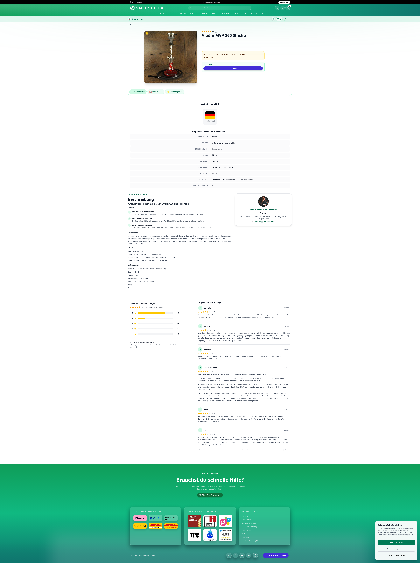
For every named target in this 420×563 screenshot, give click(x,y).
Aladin (150, 25)
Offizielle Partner (248, 520)
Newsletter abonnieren (277, 555)
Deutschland (284, 2)
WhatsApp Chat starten (211, 495)
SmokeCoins (241, 14)
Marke (143, 25)
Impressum (246, 537)
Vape (214, 14)
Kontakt (245, 516)
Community (257, 14)
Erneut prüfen (208, 57)
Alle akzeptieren (396, 542)
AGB (243, 533)
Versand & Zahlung (249, 523)
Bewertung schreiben (155, 353)
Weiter (287, 450)
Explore (288, 19)
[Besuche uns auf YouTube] (242, 555)
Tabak (183, 14)
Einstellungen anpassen (396, 555)
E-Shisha (172, 14)
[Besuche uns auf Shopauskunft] (225, 535)
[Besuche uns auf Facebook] (235, 555)
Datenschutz (246, 530)
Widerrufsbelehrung (249, 527)
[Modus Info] (273, 19)
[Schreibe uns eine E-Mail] (248, 555)
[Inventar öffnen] (282, 8)
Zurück (202, 450)
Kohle (193, 14)
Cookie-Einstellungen (250, 540)
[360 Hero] (170, 57)
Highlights (226, 14)
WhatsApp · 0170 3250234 (263, 222)
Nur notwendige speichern (396, 549)
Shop (279, 19)
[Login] (277, 8)
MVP (156, 25)
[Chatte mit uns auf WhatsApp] (255, 555)
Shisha (160, 14)
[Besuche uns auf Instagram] (229, 555)
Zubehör (204, 14)
